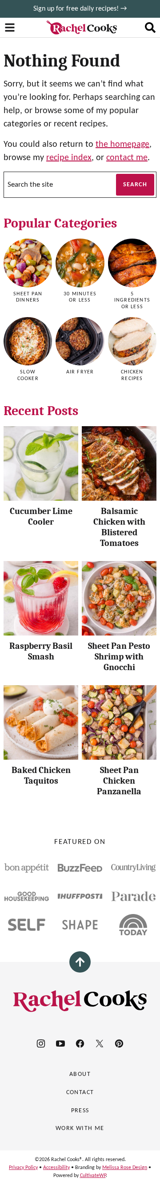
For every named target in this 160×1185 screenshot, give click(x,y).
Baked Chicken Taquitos (41, 775)
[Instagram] (41, 1043)
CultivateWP (93, 1175)
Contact (80, 1092)
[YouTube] (60, 1043)
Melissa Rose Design (124, 1167)
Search (135, 184)
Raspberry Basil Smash (40, 651)
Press (80, 1110)
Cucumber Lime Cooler (41, 516)
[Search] (150, 27)
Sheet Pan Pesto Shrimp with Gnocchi (119, 656)
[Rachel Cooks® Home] (82, 27)
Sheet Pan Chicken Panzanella (119, 781)
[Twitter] (99, 1043)
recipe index (69, 157)
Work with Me (80, 1128)
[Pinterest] (119, 1043)
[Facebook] (80, 1043)
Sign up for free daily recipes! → (80, 8)
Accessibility (56, 1167)
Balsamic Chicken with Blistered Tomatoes (119, 527)
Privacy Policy (23, 1167)
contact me (127, 157)
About (80, 1074)
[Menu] (10, 27)
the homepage (122, 144)
